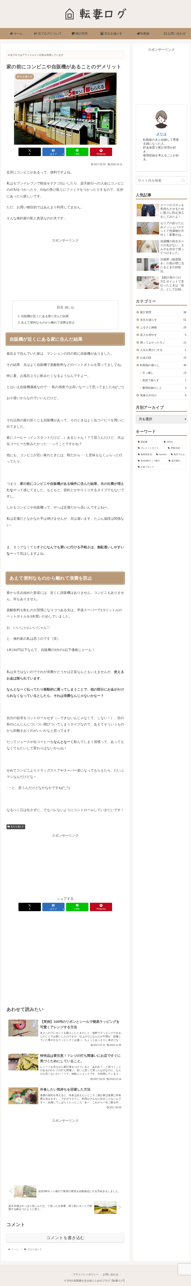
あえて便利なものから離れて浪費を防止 (48, 322)
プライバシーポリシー (86, 1274)
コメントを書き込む (65, 1237)
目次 (60, 307)
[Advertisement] (65, 270)
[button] (183, 180)
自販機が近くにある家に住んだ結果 (45, 316)
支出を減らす (17, 826)
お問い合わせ (110, 1274)
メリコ (161, 134)
